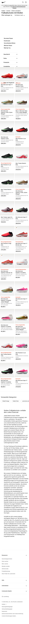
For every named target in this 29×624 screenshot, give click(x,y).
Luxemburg (6, 596)
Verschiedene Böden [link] (9, 43)
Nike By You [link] (7, 48)
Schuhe (8, 10)
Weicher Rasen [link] (8, 45)
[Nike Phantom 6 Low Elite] (22, 128)
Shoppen (14, 8)
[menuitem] (4, 604)
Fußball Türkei (16, 401)
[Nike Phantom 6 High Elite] (7, 233)
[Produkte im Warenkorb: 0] (26, 2)
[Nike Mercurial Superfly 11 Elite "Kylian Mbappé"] (7, 100)
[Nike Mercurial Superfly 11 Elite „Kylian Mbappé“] (22, 180)
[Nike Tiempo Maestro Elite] (22, 154)
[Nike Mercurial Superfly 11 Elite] (22, 74)
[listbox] (19, 15)
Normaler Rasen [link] (8, 38)
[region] (14, 62)
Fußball (3, 10)
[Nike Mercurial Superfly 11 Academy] (22, 261)
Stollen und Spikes (16, 10)
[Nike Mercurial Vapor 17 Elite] (7, 74)
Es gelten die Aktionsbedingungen (18, 6)
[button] (11, 54)
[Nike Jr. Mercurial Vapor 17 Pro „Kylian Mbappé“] (22, 100)
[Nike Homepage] (4, 2)
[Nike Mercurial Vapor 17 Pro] (22, 288)
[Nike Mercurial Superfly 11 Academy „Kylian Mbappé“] (7, 288)
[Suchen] (23, 2)
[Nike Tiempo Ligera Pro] (7, 208)
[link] (16, 227)
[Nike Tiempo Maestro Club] (7, 344)
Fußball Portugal (5, 401)
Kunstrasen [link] (7, 40)
